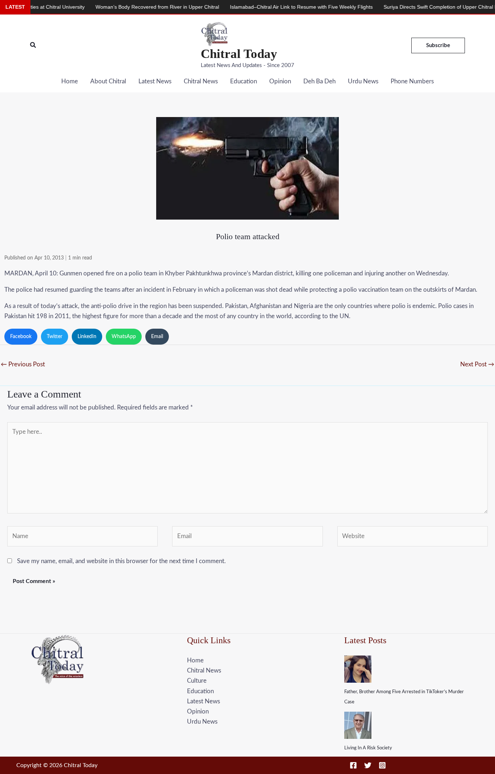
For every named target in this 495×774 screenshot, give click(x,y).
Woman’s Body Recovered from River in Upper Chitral (137, 7)
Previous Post (23, 364)
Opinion (280, 81)
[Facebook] (353, 765)
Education (243, 81)
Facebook (21, 336)
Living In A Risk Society (368, 748)
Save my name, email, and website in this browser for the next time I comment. (121, 561)
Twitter (54, 336)
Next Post (477, 364)
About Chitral (108, 81)
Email (157, 336)
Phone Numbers (412, 81)
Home (69, 81)
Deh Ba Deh (319, 81)
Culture (197, 681)
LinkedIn (87, 336)
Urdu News (363, 81)
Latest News (154, 81)
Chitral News (201, 81)
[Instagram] (382, 765)
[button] (33, 45)
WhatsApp (124, 336)
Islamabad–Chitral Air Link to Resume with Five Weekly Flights (281, 7)
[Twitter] (367, 765)
